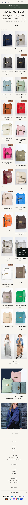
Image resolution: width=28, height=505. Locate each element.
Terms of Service (14, 462)
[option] (14, 6)
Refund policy (14, 464)
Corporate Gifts (14, 482)
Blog (14, 450)
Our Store (14, 448)
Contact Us (14, 476)
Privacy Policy (14, 455)
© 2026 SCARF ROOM (14, 492)
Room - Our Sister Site (13, 480)
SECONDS (14, 473)
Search (14, 441)
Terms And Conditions (14, 457)
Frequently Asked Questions (14, 459)
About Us (14, 446)
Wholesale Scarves (14, 453)
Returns (14, 469)
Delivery (14, 471)
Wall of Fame (14, 478)
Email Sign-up (14, 487)
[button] (22, 252)
